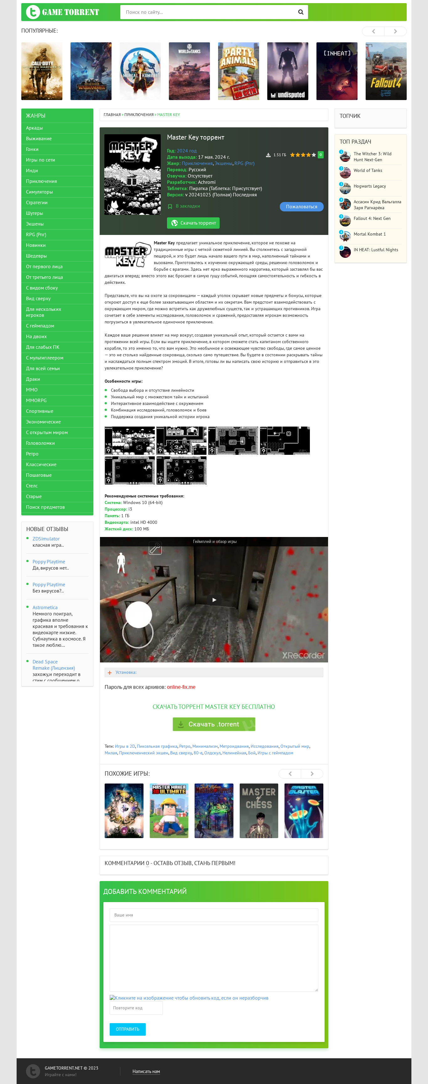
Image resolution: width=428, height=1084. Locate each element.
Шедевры (36, 256)
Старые (34, 496)
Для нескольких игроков (43, 312)
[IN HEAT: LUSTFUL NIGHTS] (337, 71)
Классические (41, 464)
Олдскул (212, 753)
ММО (32, 390)
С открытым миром (47, 432)
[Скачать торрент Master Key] (214, 724)
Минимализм (205, 746)
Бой (252, 753)
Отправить (127, 1029)
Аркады (34, 128)
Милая (111, 753)
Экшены (223, 163)
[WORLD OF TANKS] (189, 71)
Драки (33, 379)
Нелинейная (234, 753)
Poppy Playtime (49, 562)
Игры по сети (40, 160)
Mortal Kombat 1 (370, 234)
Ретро (185, 746)
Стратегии (37, 202)
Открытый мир (294, 746)
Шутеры (34, 213)
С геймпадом (40, 326)
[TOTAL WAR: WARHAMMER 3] (91, 71)
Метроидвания (234, 746)
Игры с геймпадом (275, 753)
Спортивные (39, 411)
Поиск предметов (45, 507)
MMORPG (36, 400)
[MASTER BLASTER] (303, 811)
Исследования (265, 746)
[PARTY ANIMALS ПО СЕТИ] (238, 71)
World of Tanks (368, 170)
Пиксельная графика (157, 746)
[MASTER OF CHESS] (259, 811)
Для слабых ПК (43, 347)
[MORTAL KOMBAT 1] (140, 71)
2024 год (187, 151)
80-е (198, 753)
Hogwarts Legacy (370, 186)
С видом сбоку (42, 288)
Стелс (32, 486)
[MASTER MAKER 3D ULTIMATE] (169, 811)
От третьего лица (44, 277)
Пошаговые (39, 475)
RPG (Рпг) (244, 163)
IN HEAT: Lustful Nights (376, 249)
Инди (32, 170)
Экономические (43, 422)
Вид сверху (181, 753)
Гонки (32, 149)
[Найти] (301, 12)
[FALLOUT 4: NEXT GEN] (386, 71)
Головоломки (40, 443)
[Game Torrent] (62, 12)
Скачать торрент (198, 223)
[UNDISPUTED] (287, 71)
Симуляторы (39, 192)
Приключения (197, 163)
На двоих (36, 336)
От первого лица (44, 266)
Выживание (39, 138)
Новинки (36, 245)
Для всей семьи (43, 368)
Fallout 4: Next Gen (372, 218)
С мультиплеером (44, 358)
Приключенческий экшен (143, 753)
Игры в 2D (125, 746)
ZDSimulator (46, 539)
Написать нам (146, 1071)
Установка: (126, 672)
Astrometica (45, 607)
